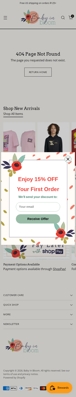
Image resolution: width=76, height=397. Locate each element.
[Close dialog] (68, 159)
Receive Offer (38, 219)
